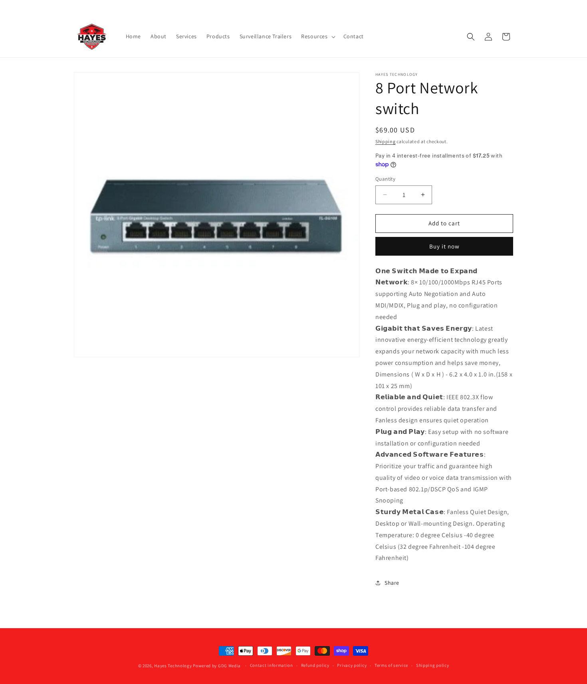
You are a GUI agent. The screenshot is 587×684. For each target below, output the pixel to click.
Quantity (385, 178)
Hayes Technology (173, 665)
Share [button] (392, 582)
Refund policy (315, 665)
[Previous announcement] (76, 7)
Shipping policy (432, 665)
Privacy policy (352, 665)
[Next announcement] (510, 7)
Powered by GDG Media (217, 665)
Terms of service (391, 665)
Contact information (271, 665)
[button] (317, 36)
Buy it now (444, 246)
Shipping (385, 141)
